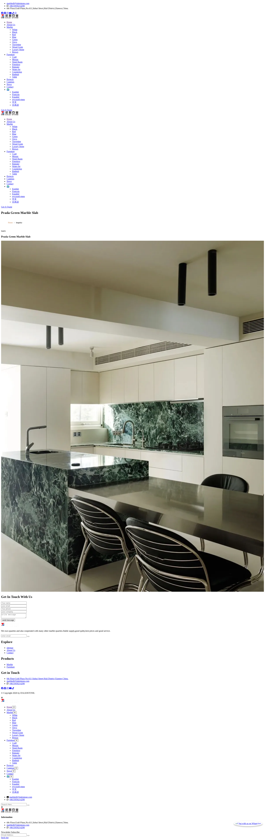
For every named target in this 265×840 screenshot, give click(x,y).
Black (14, 32)
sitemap (10, 648)
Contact (10, 87)
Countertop (17, 72)
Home (9, 22)
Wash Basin (17, 62)
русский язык (18, 99)
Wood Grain (17, 47)
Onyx (14, 42)
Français (15, 94)
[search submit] (28, 805)
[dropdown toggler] (14, 707)
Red (14, 34)
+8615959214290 (17, 6)
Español (15, 97)
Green (15, 39)
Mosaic (15, 59)
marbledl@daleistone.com (18, 3)
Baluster (15, 67)
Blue (14, 37)
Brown (15, 52)
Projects (10, 79)
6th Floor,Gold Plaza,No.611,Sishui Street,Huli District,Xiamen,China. (37, 678)
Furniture (11, 54)
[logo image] (9, 702)
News (9, 84)
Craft (14, 57)
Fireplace (16, 64)
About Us (11, 25)
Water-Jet (16, 69)
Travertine (16, 44)
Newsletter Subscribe (10, 832)
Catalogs (10, 82)
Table (14, 77)
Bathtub (15, 74)
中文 (14, 102)
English (15, 92)
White (14, 29)
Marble (10, 27)
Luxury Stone (18, 49)
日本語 (15, 105)
